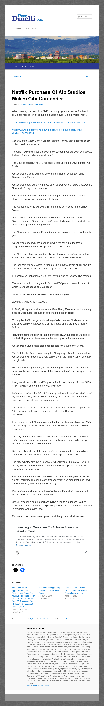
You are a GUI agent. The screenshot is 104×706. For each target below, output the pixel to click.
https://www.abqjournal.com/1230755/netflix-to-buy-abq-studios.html (48, 122)
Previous (16, 76)
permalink (63, 619)
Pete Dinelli (39, 104)
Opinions (33, 619)
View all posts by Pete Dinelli (39, 685)
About (24, 66)
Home (15, 66)
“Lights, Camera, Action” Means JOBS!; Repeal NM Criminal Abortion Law (76, 590)
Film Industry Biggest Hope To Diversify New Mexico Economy (50, 590)
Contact (33, 66)
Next (89, 76)
